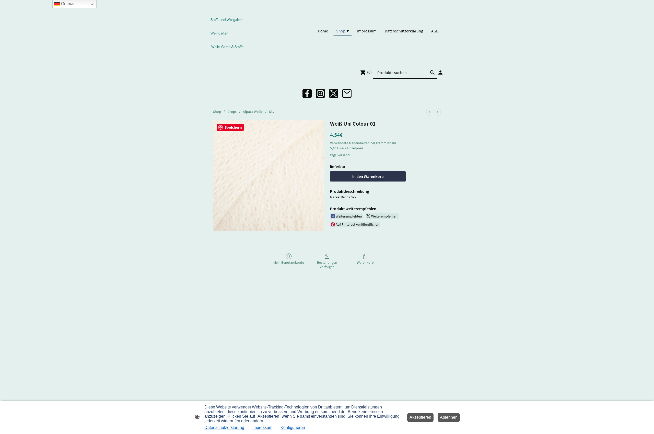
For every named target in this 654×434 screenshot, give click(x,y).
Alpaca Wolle (253, 111)
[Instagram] (320, 93)
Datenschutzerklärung (224, 427)
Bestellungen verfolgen (327, 264)
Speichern (233, 127)
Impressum (262, 427)
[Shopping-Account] (440, 72)
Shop (217, 111)
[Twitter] (333, 93)
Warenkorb (365, 262)
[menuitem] (430, 112)
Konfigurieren (293, 427)
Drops (232, 111)
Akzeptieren (420, 417)
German (68, 4)
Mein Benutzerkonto (288, 262)
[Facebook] (307, 93)
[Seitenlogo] (228, 56)
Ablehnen (449, 417)
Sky (271, 111)
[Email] (347, 93)
